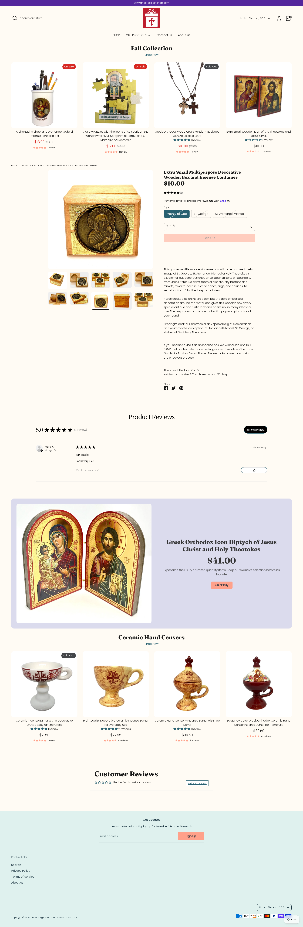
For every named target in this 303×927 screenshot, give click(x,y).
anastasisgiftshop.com (43, 917)
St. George (201, 214)
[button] (90, 430)
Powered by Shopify (67, 917)
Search (16, 865)
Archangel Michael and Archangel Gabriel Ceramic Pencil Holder (44, 134)
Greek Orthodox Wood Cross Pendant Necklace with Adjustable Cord (187, 134)
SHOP (116, 35)
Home (14, 165)
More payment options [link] (209, 257)
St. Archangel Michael (229, 214)
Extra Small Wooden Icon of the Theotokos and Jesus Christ (259, 134)
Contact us (164, 35)
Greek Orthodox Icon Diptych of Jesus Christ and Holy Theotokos (222, 545)
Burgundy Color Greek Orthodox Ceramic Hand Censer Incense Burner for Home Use (259, 723)
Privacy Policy (20, 871)
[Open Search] (14, 18)
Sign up (191, 836)
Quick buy (44, 122)
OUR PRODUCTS (136, 35)
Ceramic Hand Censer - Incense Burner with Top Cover (187, 723)
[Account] (279, 18)
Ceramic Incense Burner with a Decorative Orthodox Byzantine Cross (44, 723)
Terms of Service (23, 877)
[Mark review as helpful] (254, 470)
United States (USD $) (253, 18)
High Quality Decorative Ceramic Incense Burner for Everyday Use (115, 723)
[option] (100, 221)
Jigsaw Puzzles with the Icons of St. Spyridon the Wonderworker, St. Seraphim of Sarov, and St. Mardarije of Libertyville (116, 136)
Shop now (152, 55)
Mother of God (177, 214)
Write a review (197, 783)
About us (184, 35)
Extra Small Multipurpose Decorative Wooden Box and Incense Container (60, 165)
